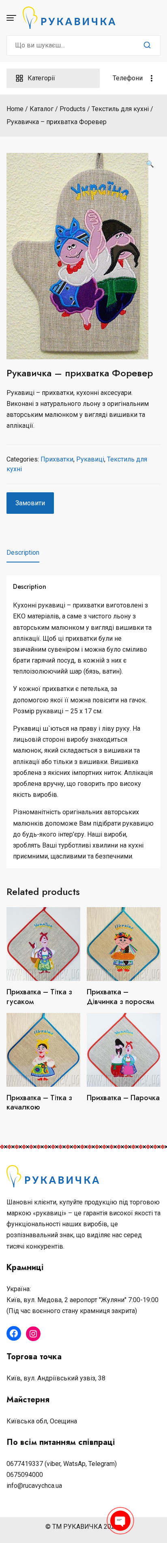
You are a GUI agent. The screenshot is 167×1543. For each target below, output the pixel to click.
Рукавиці (90, 459)
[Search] (147, 45)
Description (22, 552)
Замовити (30, 503)
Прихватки (57, 459)
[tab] (22, 552)
